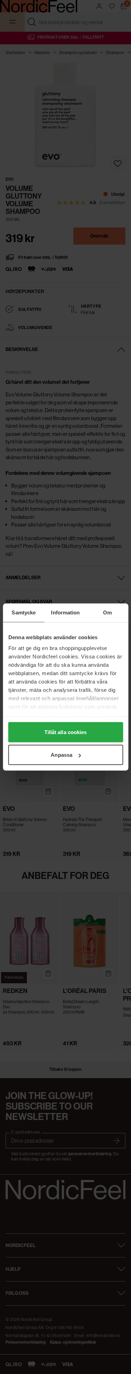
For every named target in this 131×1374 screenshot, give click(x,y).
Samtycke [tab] (24, 612)
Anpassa (61, 755)
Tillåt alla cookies (65, 732)
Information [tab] (65, 612)
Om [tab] (107, 612)
